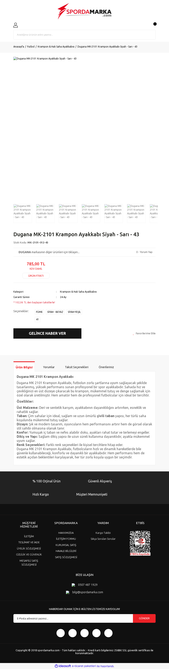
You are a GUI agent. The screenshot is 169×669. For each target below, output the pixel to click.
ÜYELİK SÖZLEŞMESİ (29, 548)
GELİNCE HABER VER (47, 333)
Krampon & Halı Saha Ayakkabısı (78, 291)
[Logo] (84, 11)
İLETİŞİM (29, 536)
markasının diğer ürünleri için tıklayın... (49, 252)
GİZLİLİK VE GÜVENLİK (29, 554)
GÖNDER (144, 618)
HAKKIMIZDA (66, 532)
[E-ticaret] (84, 666)
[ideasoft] (63, 666)
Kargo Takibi (103, 532)
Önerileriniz (106, 367)
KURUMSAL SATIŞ (66, 544)
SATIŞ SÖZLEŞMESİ (66, 557)
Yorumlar (49, 367)
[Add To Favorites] (144, 333)
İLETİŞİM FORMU (66, 538)
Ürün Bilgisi (24, 367)
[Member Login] (15, 25)
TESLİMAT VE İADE (29, 542)
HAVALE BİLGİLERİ (66, 550)
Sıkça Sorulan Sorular (103, 538)
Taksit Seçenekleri (76, 367)
